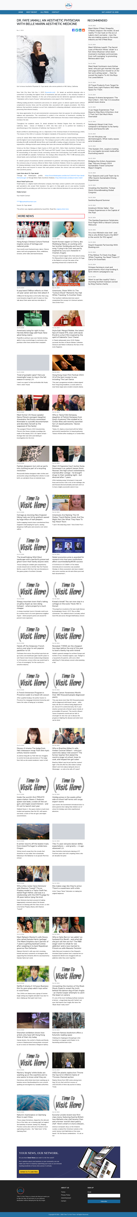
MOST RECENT (31, 12)
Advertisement (66, 1198)
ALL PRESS (45, 12)
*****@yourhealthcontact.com (26, 202)
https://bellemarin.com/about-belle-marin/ (69, 178)
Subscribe (104, 1201)
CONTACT (55, 12)
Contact (63, 1201)
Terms (63, 1192)
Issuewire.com (50, 92)
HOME (20, 12)
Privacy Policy (65, 1195)
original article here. (62, 209)
